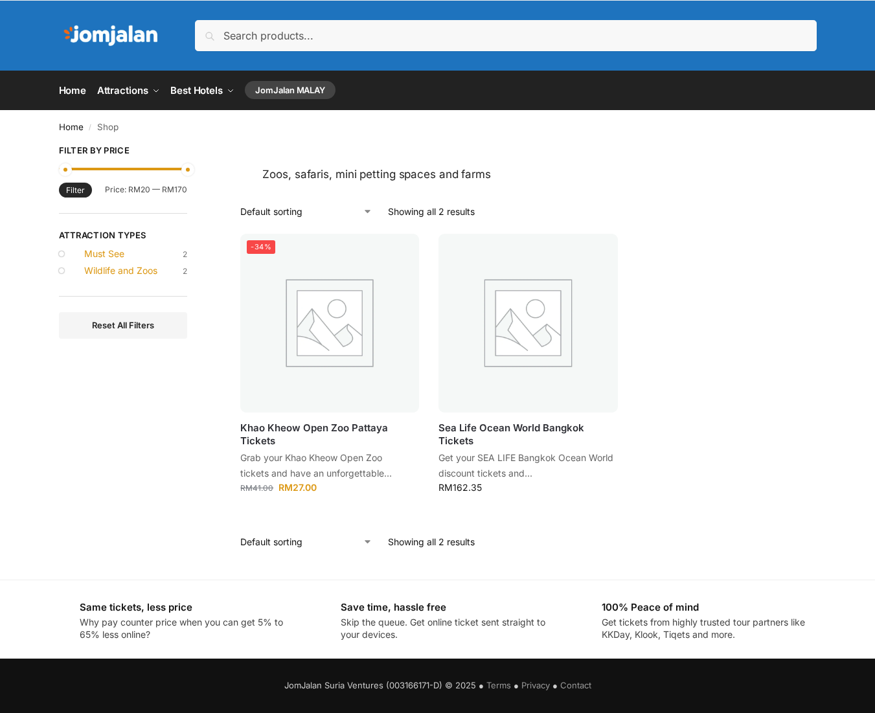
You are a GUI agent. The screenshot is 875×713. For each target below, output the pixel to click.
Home (71, 127)
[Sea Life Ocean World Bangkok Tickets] (527, 323)
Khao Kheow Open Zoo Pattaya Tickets (314, 434)
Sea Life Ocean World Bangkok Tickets (511, 434)
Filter (75, 190)
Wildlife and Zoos (120, 270)
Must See (104, 253)
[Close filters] (191, 152)
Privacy (535, 685)
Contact (575, 685)
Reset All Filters (123, 325)
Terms (498, 685)
